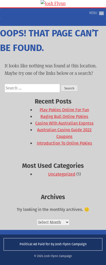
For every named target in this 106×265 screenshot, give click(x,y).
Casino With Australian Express (64, 123)
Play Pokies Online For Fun (64, 110)
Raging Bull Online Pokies (64, 116)
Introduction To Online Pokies (64, 143)
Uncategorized (61, 174)
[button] (93, 13)
